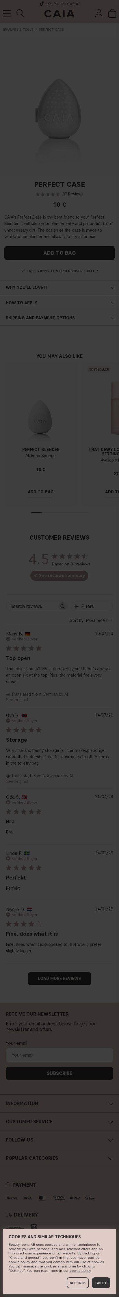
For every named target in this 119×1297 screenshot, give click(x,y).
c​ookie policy (80, 1270)
